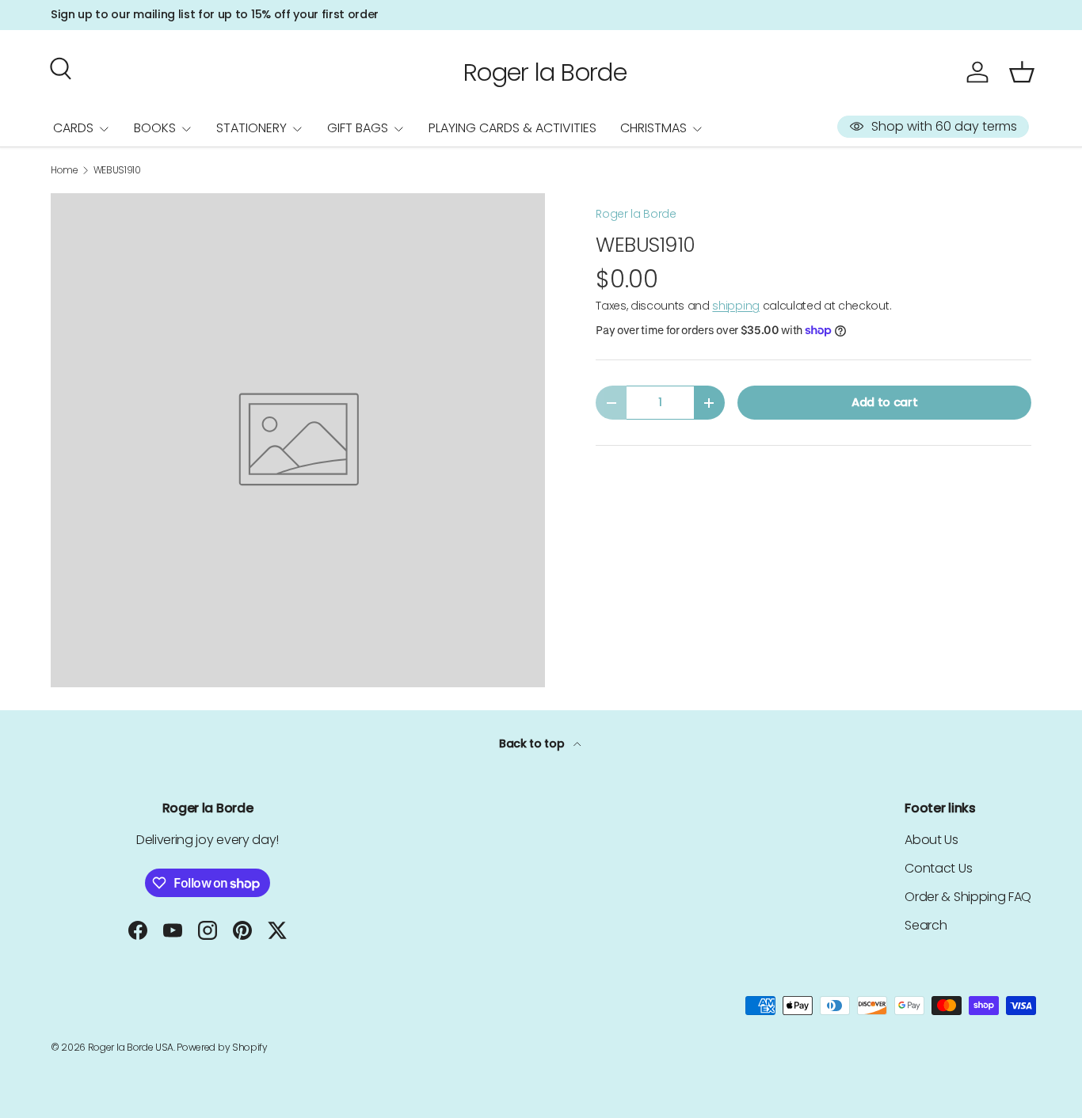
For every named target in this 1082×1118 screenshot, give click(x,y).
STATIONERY (251, 128)
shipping (735, 306)
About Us (931, 840)
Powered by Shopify (222, 1047)
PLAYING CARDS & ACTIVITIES (512, 128)
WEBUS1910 (117, 170)
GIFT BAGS (357, 128)
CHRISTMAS (653, 128)
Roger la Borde (636, 214)
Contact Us (938, 868)
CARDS (73, 128)
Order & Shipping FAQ (968, 897)
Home (64, 170)
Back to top (533, 743)
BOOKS (155, 128)
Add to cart (884, 402)
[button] (1021, 72)
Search (926, 925)
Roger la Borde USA (130, 1047)
